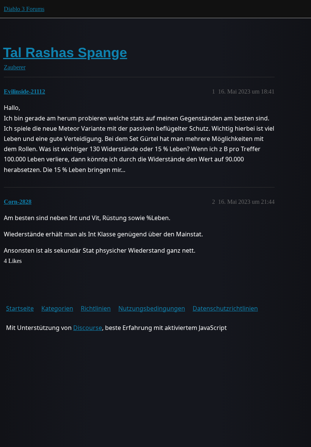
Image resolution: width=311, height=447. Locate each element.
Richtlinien (96, 308)
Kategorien (57, 308)
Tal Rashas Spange (65, 52)
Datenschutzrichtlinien (225, 308)
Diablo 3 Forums (24, 9)
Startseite (20, 308)
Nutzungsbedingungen (151, 308)
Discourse (87, 328)
